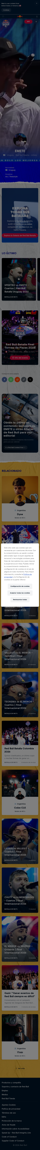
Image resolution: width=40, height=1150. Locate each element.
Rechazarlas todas (20, 599)
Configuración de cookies (20, 586)
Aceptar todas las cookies (20, 593)
